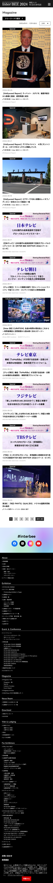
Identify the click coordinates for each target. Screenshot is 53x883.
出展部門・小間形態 (9, 775)
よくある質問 (6, 737)
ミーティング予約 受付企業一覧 (12, 616)
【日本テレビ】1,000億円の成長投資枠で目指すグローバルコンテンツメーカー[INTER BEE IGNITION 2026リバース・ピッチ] (26, 246)
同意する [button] (26, 879)
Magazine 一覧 (8, 682)
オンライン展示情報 (8, 589)
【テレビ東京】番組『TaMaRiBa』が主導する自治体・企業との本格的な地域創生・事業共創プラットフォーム (26, 374)
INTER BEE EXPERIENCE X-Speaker (14, 654)
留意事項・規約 (8, 779)
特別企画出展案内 (8, 815)
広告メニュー (7, 793)
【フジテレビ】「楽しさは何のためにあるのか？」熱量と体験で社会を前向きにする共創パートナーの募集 (26, 415)
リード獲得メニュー (9, 795)
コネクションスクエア (10, 797)
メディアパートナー (9, 575)
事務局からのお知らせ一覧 (10, 702)
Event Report (8, 688)
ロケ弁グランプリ (8, 671)
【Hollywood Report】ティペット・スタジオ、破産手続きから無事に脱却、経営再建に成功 (25, 94)
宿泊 (4, 732)
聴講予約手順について (9, 668)
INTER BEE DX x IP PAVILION (12, 660)
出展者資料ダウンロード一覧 (11, 614)
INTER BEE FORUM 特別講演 (12, 646)
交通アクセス (6, 725)
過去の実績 (6, 566)
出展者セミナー (7, 595)
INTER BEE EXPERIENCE (11, 828)
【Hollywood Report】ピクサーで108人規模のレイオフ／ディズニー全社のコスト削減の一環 (26, 200)
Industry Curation (9, 686)
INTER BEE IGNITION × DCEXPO (14, 658)
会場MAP (6, 624)
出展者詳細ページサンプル (11, 788)
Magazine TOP (7, 680)
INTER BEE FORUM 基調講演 (12, 644)
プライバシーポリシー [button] (16, 875)
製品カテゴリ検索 (9, 604)
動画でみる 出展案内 (9, 753)
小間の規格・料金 (9, 773)
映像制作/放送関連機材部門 (11, 766)
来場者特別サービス (8, 735)
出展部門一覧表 (8, 761)
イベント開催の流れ (8, 578)
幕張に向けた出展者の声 (10, 619)
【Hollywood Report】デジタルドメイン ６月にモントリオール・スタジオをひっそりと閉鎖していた (26, 145)
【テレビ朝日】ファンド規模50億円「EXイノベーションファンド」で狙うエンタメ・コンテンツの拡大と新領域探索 (26, 288)
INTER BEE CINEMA (10, 664)
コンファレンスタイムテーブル (12, 635)
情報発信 (6, 805)
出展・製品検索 (7, 600)
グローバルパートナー (10, 573)
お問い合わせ (6, 844)
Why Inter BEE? (8, 747)
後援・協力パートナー (9, 569)
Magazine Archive (8, 690)
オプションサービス (8, 790)
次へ (39, 519)
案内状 (6, 801)
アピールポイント (8, 749)
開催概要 (5, 561)
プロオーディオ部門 (9, 762)
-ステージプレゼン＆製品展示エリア (14, 824)
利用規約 (5, 860)
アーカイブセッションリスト (12, 639)
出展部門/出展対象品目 (9, 758)
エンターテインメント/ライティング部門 (15, 764)
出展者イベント (7, 611)
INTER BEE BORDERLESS (11, 650)
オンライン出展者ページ (10, 782)
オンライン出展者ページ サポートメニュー (15, 808)
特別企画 (5, 642)
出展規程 (5, 771)
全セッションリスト (9, 637)
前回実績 (5, 755)
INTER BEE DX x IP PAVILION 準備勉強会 (16, 662)
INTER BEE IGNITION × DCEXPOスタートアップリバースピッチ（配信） (14, 812)
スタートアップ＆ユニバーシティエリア (15, 835)
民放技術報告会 (8, 666)
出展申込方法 (7, 777)
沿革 (4, 564)
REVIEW (5, 716)
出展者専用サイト (8, 847)
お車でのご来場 (8, 730)
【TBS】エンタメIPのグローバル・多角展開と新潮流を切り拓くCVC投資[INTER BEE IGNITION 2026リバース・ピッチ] (26, 456)
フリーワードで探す (12, 18)
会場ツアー (6, 621)
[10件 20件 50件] (45, 23)
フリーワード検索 (9, 602)
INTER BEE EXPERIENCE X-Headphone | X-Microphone (20, 656)
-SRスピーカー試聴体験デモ (12, 829)
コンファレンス (7, 633)
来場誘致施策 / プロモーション (12, 751)
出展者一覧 (6, 597)
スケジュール (6, 842)
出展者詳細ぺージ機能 (10, 784)
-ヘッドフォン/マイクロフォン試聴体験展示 (16, 831)
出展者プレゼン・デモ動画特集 (11, 609)
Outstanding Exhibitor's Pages (13, 592)
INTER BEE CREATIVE (10, 652)
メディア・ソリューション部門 (12, 768)
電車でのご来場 (8, 728)
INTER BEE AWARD (9, 587)
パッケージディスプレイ (10, 803)
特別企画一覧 (7, 818)
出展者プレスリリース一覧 (10, 705)
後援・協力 (7, 572)
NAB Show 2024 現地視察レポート (13, 693)
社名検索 (6, 606)
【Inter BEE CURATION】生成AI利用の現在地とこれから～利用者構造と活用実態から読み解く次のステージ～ (25, 329)
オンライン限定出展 (9, 786)
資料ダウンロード (8, 714)
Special (6, 684)
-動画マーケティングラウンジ (12, 826)
